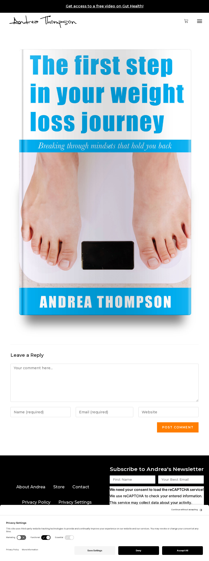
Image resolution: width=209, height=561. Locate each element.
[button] (199, 21)
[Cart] (184, 21)
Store (58, 486)
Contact (80, 486)
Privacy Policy (36, 502)
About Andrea (30, 486)
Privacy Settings (75, 502)
